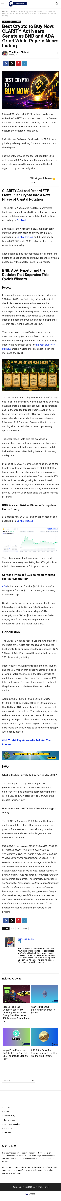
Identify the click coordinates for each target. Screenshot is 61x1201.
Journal (13, 11)
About (6, 1111)
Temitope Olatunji (19, 52)
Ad (12, 929)
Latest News (22, 929)
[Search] (56, 4)
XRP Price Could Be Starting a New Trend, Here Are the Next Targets (44, 1053)
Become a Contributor (13, 1124)
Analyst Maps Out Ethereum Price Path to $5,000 (43, 1010)
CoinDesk (21, 220)
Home (5, 11)
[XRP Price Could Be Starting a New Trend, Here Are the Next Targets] (44, 1030)
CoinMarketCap (24, 237)
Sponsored (15, 22)
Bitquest (7, 1133)
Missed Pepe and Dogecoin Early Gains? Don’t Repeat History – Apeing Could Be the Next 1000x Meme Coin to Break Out (16, 1014)
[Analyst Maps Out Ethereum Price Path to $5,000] (44, 987)
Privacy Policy (9, 1116)
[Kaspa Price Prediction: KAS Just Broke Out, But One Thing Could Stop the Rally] (16, 1030)
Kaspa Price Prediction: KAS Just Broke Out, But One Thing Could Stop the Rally (16, 1054)
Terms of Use (9, 1120)
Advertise (7, 1128)
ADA (4, 586)
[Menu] (3, 4)
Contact (7, 1107)
